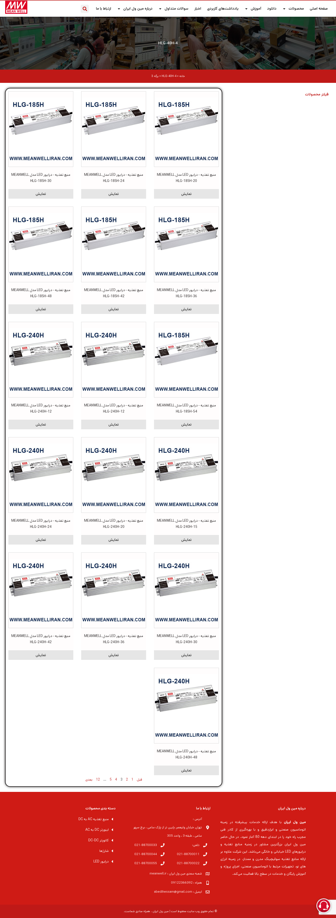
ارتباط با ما (103, 8)
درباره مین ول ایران (138, 8)
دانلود (271, 8)
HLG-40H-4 (168, 43)
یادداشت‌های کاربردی (223, 8)
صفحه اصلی (319, 8)
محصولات (296, 8)
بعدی (88, 779)
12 (98, 779)
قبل (139, 779)
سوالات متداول (176, 8)
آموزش (256, 8)
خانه (182, 76)
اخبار (197, 8)
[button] (85, 9)
